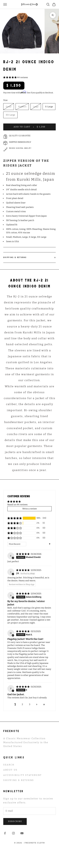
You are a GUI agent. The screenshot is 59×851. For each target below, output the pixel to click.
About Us (10, 770)
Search (8, 764)
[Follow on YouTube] (22, 833)
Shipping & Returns (18, 780)
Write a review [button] (29, 508)
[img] (23, 554)
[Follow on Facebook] (5, 833)
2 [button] (22, 704)
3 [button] (29, 704)
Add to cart (30, 127)
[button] (10, 77)
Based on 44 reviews (17, 504)
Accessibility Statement (22, 775)
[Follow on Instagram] (13, 833)
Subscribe (15, 821)
